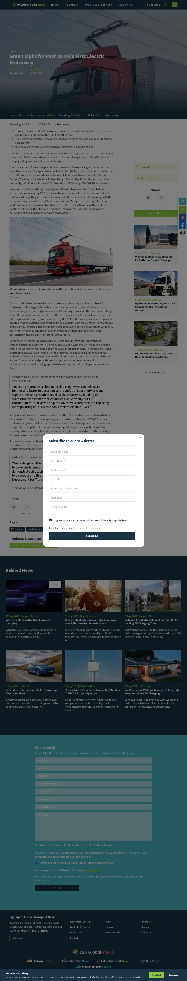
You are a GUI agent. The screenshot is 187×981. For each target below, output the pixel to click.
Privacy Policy (94, 528)
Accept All (156, 975)
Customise (173, 975)
